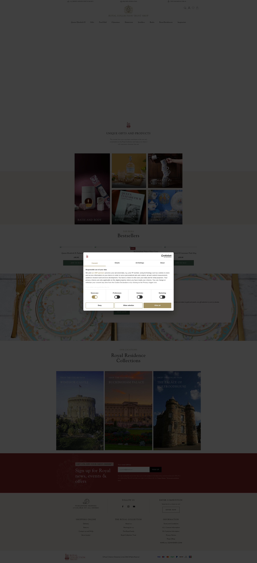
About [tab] (162, 263)
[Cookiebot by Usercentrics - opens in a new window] (162, 256)
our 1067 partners (98, 273)
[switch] (117, 297)
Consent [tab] (95, 263)
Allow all (157, 305)
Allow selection (128, 305)
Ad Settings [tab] (140, 263)
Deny (99, 305)
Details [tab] (117, 263)
